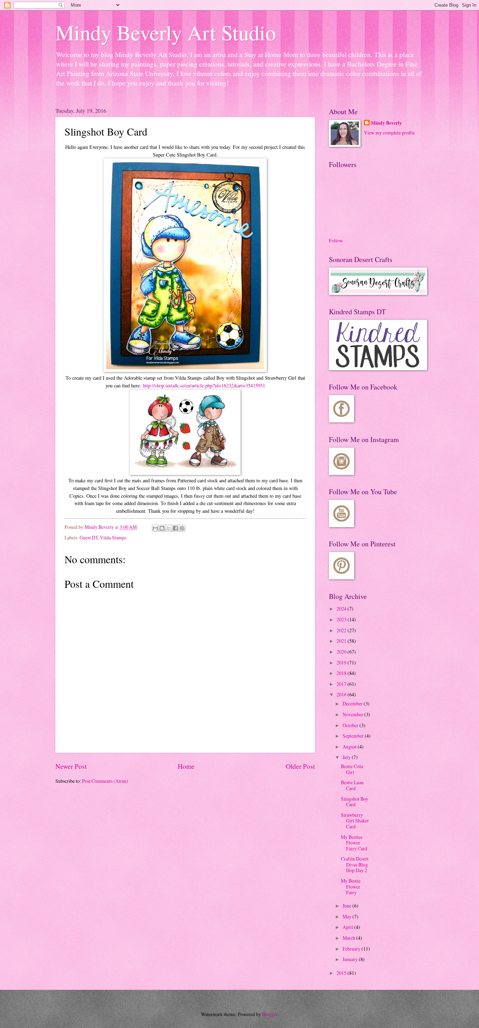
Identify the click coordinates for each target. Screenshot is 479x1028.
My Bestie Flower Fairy (350, 886)
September (354, 735)
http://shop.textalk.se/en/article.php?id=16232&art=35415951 (204, 385)
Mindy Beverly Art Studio (165, 32)
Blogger (269, 1014)
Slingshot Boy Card (354, 801)
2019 (342, 662)
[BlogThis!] (162, 528)
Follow (336, 240)
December (353, 703)
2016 (342, 694)
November (353, 714)
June (347, 905)
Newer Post (71, 766)
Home (186, 766)
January (351, 959)
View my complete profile (389, 132)
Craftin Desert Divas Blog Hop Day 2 (355, 864)
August (350, 746)
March (349, 937)
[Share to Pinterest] (181, 528)
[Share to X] (168, 528)
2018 (342, 673)
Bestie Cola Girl (352, 769)
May (347, 916)
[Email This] (155, 528)
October (351, 725)
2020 (342, 651)
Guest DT (89, 537)
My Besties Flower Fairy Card (354, 843)
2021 (342, 640)
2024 (342, 608)
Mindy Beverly (386, 123)
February (352, 948)
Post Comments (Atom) (105, 781)
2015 (342, 973)
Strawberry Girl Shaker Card (355, 821)
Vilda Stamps (113, 537)
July (347, 757)
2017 (342, 684)
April (348, 927)
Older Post (300, 766)
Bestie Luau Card (352, 785)
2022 (342, 630)
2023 (342, 619)
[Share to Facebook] (175, 528)
